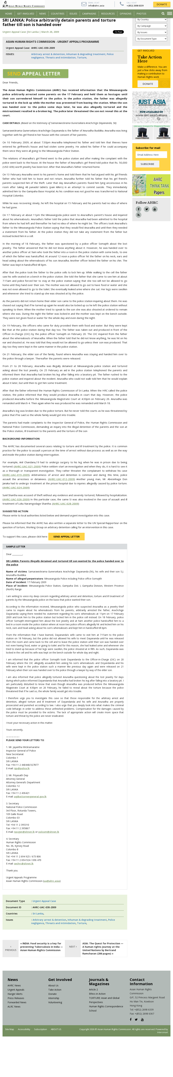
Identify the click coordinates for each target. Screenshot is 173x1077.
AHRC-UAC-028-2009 (65, 503)
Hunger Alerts (15, 993)
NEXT (72, 946)
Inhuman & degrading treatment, (86, 54)
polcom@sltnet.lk (48, 831)
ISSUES (73, 13)
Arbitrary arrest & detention (49, 919)
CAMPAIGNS (89, 13)
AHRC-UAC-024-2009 (16, 487)
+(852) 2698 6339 (135, 5)
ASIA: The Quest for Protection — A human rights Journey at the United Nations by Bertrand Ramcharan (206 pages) (102, 948)
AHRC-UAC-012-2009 (61, 479)
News (42, 13)
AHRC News (14, 985)
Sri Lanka (38, 913)
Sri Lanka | (34, 31)
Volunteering (55, 1002)
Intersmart (162, 1032)
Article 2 (93, 989)
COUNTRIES (57, 13)
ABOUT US (56, 1029)
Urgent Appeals (16, 989)
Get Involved (25, 13)
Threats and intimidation (60, 923)
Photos (141, 13)
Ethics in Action (97, 993)
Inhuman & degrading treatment (87, 919)
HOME (8, 13)
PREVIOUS (10, 950)
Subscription (40, 1029)
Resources (108, 13)
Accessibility (24, 1029)
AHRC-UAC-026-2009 (16, 499)
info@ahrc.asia (96, 5)
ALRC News (14, 1006)
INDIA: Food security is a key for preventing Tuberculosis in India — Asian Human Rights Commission (41, 947)
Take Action (54, 989)
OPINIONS (125, 13)
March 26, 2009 (50, 31)
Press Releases (16, 998)
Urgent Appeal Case (14, 31)
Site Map (9, 1029)
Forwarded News (17, 1002)
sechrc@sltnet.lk (23, 863)
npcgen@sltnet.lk (24, 831)
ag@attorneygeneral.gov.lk (30, 796)
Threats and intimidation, (60, 57)
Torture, (82, 57)
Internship (53, 998)
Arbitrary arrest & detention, (48, 54)
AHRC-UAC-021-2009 (27, 466)
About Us (53, 985)
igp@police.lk (22, 768)
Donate (52, 993)
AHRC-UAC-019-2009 (16, 475)
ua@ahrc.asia (52, 881)
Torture (81, 923)
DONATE (162, 4)
